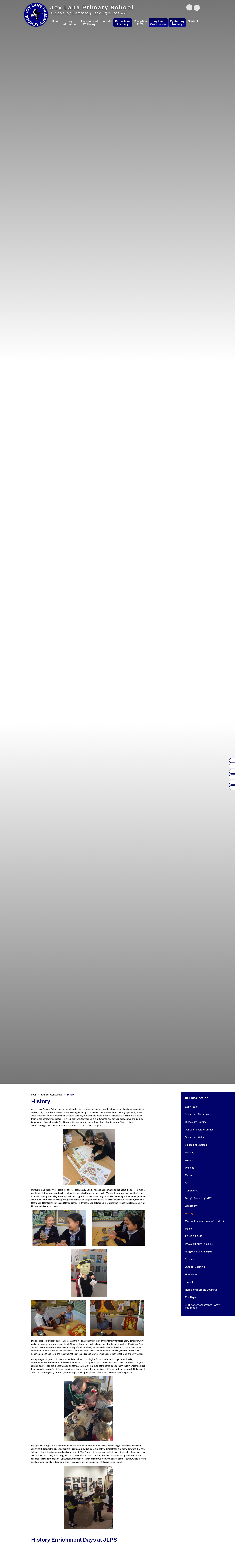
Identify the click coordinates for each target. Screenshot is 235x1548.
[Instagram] (232, 766)
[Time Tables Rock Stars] (232, 776)
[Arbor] (232, 782)
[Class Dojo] (232, 771)
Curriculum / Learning (51, 1095)
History (70, 1095)
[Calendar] (232, 787)
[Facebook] (232, 760)
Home (33, 1095)
